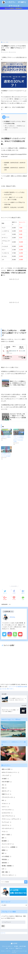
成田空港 (5, 862)
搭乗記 (4, 850)
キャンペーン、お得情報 (9, 847)
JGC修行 (5, 778)
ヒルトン (5, 806)
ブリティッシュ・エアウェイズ (11, 819)
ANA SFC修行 (6, 781)
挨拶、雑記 (6, 872)
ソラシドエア (6, 775)
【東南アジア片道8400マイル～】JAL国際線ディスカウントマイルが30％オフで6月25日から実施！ (18, 438)
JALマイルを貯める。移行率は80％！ (14, 8)
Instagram (10, 637)
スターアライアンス (8, 816)
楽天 (4, 837)
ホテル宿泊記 (6, 856)
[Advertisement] (14, 26)
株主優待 (5, 841)
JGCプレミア (6, 791)
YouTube (20, 637)
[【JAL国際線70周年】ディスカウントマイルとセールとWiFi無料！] (6, 449)
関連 (6, 129)
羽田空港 (5, 859)
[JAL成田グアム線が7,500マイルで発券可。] (6, 432)
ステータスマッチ (7, 828)
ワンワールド (6, 822)
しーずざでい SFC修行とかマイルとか (15, 4)
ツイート (3, 933)
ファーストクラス (7, 809)
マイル (4, 831)
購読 (3, 926)
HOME (15, 943)
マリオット (6, 803)
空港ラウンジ (6, 794)
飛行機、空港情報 (7, 865)
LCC (4, 869)
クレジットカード (7, 844)
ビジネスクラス (7, 813)
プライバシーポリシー (9, 875)
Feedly (15, 637)
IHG (4, 800)
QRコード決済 (6, 834)
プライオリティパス (8, 797)
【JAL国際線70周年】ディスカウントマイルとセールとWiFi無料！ (6, 455)
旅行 (4, 853)
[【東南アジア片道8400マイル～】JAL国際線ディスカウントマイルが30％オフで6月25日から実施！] (18, 432)
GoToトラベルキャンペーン (10, 772)
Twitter (4, 637)
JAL (10, 604)
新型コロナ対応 (7, 769)
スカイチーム (6, 825)
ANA (4, 788)
